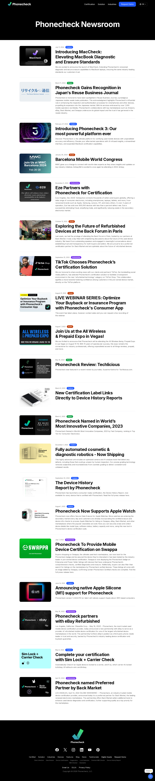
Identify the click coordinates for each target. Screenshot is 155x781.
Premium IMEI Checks (98, 760)
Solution (101, 4)
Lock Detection (84, 760)
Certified (32, 757)
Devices (61, 757)
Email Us (65, 767)
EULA (74, 767)
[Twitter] (65, 750)
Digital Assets (106, 757)
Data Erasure (50, 760)
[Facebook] (57, 750)
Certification (89, 4)
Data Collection (39, 760)
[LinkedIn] (81, 750)
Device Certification (62, 760)
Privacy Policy (84, 767)
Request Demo (127, 4)
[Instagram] (73, 750)
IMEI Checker (73, 763)
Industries (112, 4)
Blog (77, 757)
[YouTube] (89, 750)
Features (69, 757)
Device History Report (114, 760)
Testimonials (94, 757)
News (84, 757)
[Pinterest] (98, 750)
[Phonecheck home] (19, 4)
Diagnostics (74, 760)
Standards (83, 763)
